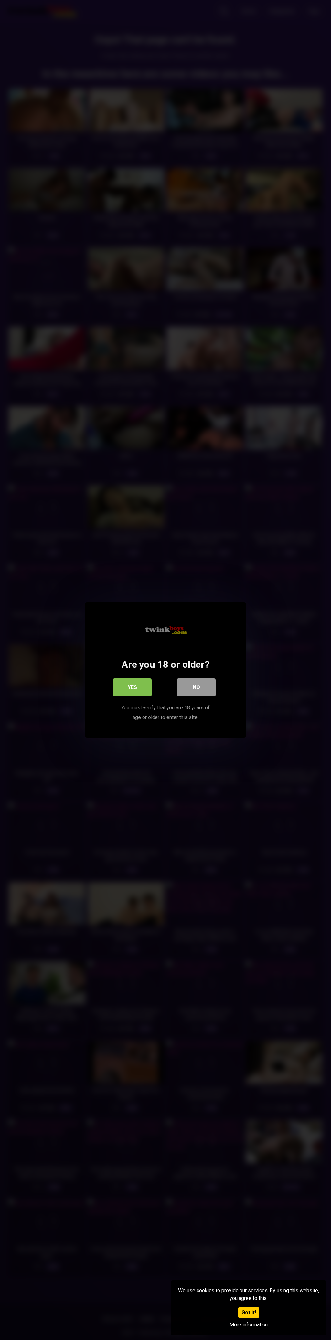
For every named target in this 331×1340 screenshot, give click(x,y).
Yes (132, 687)
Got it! (248, 1312)
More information (249, 1325)
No (196, 687)
